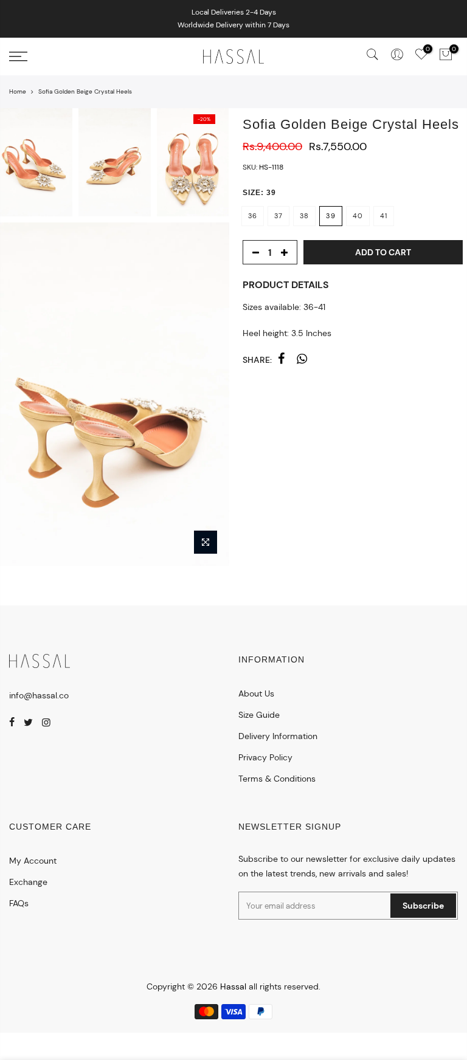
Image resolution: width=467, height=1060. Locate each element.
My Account (33, 860)
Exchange (28, 881)
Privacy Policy (265, 757)
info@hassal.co (39, 695)
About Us (256, 693)
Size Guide (259, 714)
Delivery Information (277, 736)
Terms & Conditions (277, 778)
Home (17, 91)
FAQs (19, 903)
